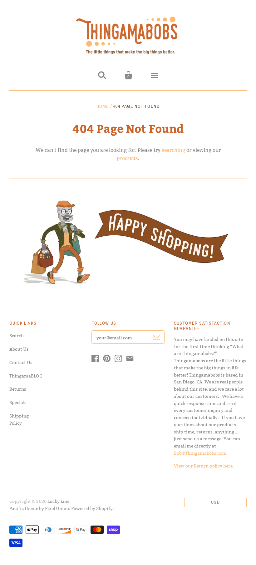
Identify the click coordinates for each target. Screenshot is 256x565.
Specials (18, 402)
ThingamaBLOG (26, 376)
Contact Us (20, 362)
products (127, 158)
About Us (19, 349)
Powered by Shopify (92, 508)
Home (102, 106)
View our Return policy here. (204, 466)
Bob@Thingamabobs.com (200, 453)
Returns (17, 389)
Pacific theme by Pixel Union (39, 508)
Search (16, 335)
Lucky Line (58, 501)
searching (173, 150)
